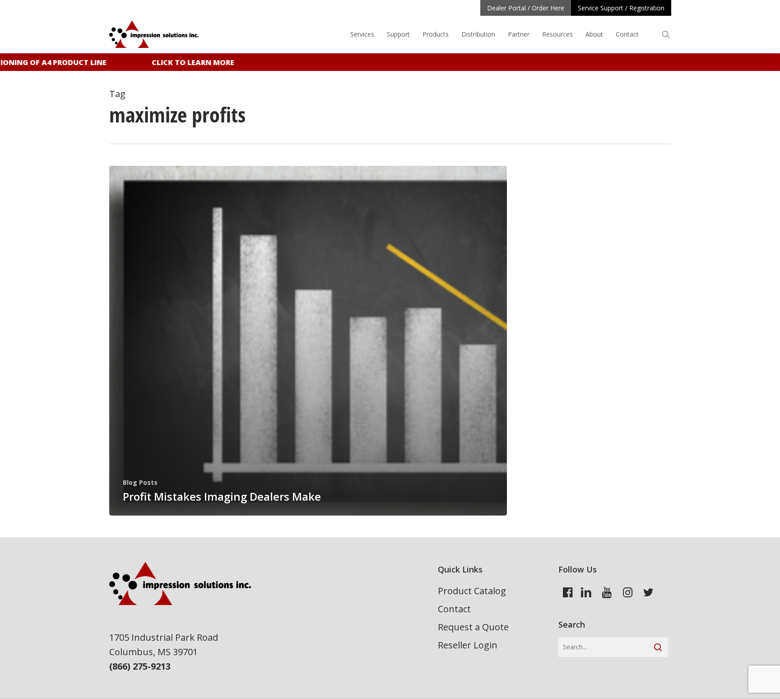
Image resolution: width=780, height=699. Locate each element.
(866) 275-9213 (140, 666)
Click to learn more (185, 62)
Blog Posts (140, 482)
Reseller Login (467, 645)
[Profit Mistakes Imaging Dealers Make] (308, 341)
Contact (454, 609)
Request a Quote (473, 627)
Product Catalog (472, 591)
